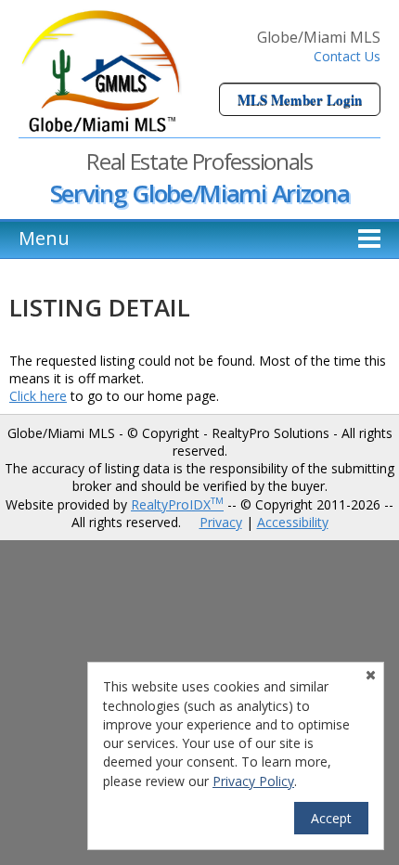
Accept (331, 818)
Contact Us (347, 56)
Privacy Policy (253, 781)
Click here (38, 396)
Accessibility (292, 522)
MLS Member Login (300, 99)
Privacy (221, 522)
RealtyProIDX (177, 504)
